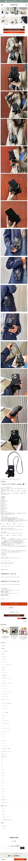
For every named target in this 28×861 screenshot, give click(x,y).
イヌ (2, 759)
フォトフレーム (4, 685)
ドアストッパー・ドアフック (7, 691)
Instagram (4, 826)
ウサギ (2, 770)
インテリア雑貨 (4, 651)
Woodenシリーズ (4, 756)
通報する (24, 621)
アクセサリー (4, 715)
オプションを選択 (20, 859)
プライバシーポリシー (6, 816)
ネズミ (2, 791)
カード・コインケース (6, 731)
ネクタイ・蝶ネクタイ (6, 723)
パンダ (2, 783)
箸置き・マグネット (5, 699)
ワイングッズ (4, 667)
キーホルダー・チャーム (6, 728)
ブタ (2, 764)
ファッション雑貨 (4, 712)
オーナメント (4, 659)
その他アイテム (4, 802)
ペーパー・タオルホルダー (6, 664)
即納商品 (3, 648)
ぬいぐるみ (4, 656)
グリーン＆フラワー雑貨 (6, 703)
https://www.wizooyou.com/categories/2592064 (10, 584)
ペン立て (3, 680)
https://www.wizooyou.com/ (6, 563)
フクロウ (3, 772)
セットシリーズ (4, 746)
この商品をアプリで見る (14, 611)
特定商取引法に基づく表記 (6, 819)
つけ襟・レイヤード (5, 720)
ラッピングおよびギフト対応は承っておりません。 (10, 593)
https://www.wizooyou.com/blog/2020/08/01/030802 (12, 529)
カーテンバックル (5, 696)
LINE (3, 828)
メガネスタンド (4, 672)
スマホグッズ (3, 740)
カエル (2, 775)
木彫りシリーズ (4, 754)
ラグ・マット (4, 688)
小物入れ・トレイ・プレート (7, 677)
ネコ (2, 762)
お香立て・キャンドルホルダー (7, 683)
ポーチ (3, 734)
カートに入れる (14, 604)
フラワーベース (4, 708)
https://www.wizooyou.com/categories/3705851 (10, 576)
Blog (3, 811)
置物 (3, 653)
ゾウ (2, 794)
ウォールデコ (4, 661)
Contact (3, 814)
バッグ (3, 718)
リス (2, 778)
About (3, 808)
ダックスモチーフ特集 (5, 748)
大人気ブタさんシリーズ (6, 751)
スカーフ (3, 726)
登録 (22, 847)
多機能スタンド (4, 675)
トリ (2, 767)
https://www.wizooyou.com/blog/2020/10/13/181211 (11, 533)
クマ (2, 786)
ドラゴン (3, 797)
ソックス (3, 736)
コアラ (2, 780)
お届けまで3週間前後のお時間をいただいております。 (11, 590)
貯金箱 (3, 669)
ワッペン (3, 743)
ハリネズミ (3, 788)
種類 (1, 588)
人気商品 (3, 645)
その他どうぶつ (4, 799)
